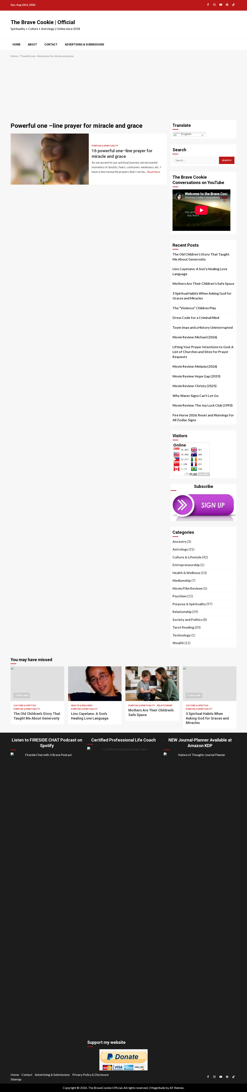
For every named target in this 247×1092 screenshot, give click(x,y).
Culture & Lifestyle (187, 557)
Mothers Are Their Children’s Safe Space (203, 284)
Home (16, 44)
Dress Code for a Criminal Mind (196, 318)
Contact (51, 44)
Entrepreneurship (186, 565)
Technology (182, 635)
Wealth (178, 643)
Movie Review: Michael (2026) (195, 337)
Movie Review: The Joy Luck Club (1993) (203, 405)
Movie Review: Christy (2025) (195, 386)
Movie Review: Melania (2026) (195, 366)
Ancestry (180, 542)
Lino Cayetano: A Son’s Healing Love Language (200, 271)
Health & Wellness (186, 573)
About (32, 44)
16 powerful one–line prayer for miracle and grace (50, 159)
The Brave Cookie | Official (43, 22)
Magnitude (157, 1087)
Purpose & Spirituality (105, 146)
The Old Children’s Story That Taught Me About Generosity (201, 256)
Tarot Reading (183, 627)
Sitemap (16, 1079)
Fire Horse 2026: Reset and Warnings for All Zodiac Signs (203, 417)
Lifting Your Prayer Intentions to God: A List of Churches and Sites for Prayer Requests (203, 352)
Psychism (180, 596)
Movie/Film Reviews (188, 588)
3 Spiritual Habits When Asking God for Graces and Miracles (202, 295)
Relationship (182, 612)
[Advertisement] (123, 91)
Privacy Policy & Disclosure (90, 1074)
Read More (153, 171)
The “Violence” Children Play (194, 308)
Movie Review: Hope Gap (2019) (196, 376)
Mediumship (182, 580)
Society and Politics (187, 620)
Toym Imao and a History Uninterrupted (203, 327)
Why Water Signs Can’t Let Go (196, 396)
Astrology (180, 549)
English (185, 134)
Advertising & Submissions (84, 44)
